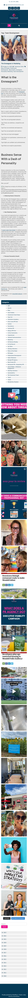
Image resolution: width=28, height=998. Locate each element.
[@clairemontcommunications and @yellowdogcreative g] (14, 559)
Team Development (18, 71)
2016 (5, 956)
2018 (5, 949)
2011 (5, 973)
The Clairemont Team (13, 375)
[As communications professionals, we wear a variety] (14, 506)
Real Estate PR (11, 362)
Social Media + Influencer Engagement (14, 367)
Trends (9, 380)
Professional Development (14, 355)
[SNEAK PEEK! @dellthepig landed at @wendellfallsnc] (14, 427)
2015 (5, 959)
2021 (5, 939)
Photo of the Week (12, 351)
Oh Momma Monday (13, 342)
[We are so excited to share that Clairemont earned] (14, 903)
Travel (9, 377)
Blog (2, 68)
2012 (5, 969)
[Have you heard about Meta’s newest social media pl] (14, 400)
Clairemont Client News (14, 315)
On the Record (11, 344)
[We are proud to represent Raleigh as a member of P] (14, 453)
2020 (5, 942)
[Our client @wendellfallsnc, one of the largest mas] (14, 665)
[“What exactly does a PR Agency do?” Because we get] (14, 612)
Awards (9, 308)
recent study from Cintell (8, 230)
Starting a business (12, 371)
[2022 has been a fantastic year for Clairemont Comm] (14, 480)
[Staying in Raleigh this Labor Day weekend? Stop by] (14, 691)
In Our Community (12, 333)
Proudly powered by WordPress (10, 995)
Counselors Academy (13, 319)
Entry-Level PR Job (13, 322)
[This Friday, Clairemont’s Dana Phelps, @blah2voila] (14, 533)
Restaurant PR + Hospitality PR (16, 364)
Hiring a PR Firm (12, 331)
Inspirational (11, 335)
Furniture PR (11, 328)
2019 (5, 946)
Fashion (10, 324)
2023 (5, 932)
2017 (5, 953)
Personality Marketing (7, 71)
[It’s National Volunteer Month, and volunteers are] (14, 823)
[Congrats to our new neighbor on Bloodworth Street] (14, 797)
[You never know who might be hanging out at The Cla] (14, 718)
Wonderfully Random (13, 382)
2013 (5, 966)
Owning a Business (12, 349)
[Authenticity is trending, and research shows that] (14, 850)
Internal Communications (14, 337)
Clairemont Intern (19, 66)
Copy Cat (10, 317)
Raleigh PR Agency (13, 360)
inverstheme (16, 996)
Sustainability (11, 373)
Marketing (10, 340)
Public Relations (12, 358)
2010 (5, 976)
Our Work (10, 346)
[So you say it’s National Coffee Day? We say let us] (14, 638)
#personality (12, 70)
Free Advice (11, 326)
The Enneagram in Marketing (10, 63)
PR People (7, 68)
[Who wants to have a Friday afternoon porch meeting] (14, 771)
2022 (5, 936)
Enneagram (19, 70)
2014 (5, 963)
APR (9, 306)
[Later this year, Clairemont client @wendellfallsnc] (14, 585)
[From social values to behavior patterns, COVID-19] (14, 876)
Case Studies (11, 312)
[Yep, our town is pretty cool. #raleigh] (14, 744)
